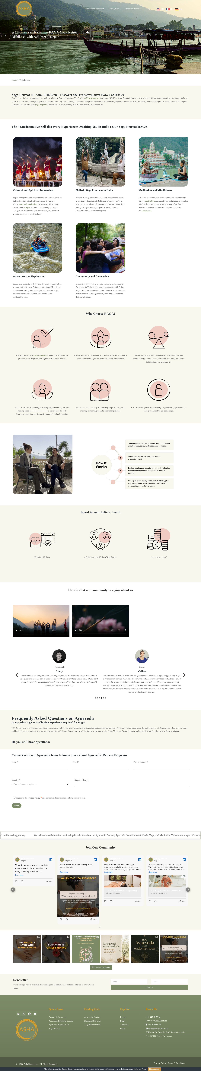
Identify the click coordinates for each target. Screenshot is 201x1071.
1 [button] (95, 698)
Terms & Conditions (176, 1063)
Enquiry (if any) (81, 780)
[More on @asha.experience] (56, 949)
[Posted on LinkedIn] (51, 859)
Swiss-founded (39, 355)
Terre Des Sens (161, 1021)
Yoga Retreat (54, 1028)
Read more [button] (19, 875)
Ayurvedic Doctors (92, 1017)
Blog (122, 1021)
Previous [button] (17, 675)
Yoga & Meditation (92, 1025)
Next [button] (184, 675)
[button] (13, 889)
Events (123, 1017)
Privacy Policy (34, 798)
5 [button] (103, 698)
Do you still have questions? (31, 742)
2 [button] (97, 698)
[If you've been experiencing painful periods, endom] (27, 949)
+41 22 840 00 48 (153, 1017)
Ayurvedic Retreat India (59, 1025)
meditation (150, 201)
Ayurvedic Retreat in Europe (61, 1021)
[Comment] (21, 882)
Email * (76, 762)
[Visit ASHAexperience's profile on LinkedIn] (17, 859)
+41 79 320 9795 (154, 1025)
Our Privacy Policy (139, 1069)
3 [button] (99, 698)
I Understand (154, 1069)
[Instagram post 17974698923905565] (115, 949)
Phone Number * (141, 762)
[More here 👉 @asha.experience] (145, 949)
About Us (124, 1025)
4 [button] (101, 698)
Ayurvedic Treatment (58, 1017)
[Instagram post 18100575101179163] (86, 949)
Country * (16, 780)
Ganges (27, 207)
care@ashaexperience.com (158, 1028)
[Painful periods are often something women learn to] (174, 949)
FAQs (122, 1028)
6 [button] (105, 698)
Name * (15, 762)
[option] (59, 672)
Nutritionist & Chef (92, 1021)
